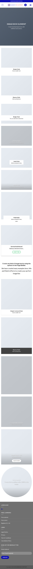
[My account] (25, 5)
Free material (4, 517)
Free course (4, 520)
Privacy (3, 535)
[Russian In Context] (15, 4)
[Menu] (2, 5)
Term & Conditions (6, 538)
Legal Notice (4, 532)
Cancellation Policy (6, 540)
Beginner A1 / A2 (5, 523)
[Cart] (30, 5)
